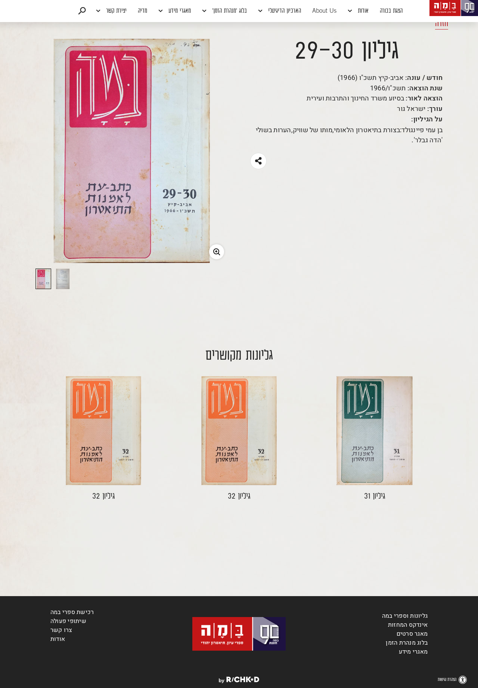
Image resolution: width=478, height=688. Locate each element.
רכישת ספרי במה (72, 612)
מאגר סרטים (412, 633)
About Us (324, 11)
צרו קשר (61, 630)
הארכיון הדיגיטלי (283, 11)
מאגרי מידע (179, 11)
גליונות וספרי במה (405, 615)
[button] (239, 11)
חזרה (441, 24)
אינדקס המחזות (408, 624)
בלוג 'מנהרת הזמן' (228, 11)
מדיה (142, 11)
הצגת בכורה (391, 11)
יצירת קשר (115, 11)
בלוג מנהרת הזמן (407, 642)
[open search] (82, 11)
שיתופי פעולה (68, 621)
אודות (362, 11)
